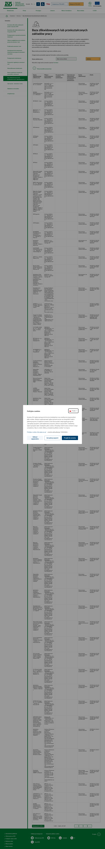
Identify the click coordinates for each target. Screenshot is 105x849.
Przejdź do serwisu (70, 438)
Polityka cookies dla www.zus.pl (36, 432)
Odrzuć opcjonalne (35, 438)
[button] (73, 411)
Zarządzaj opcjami (52, 438)
